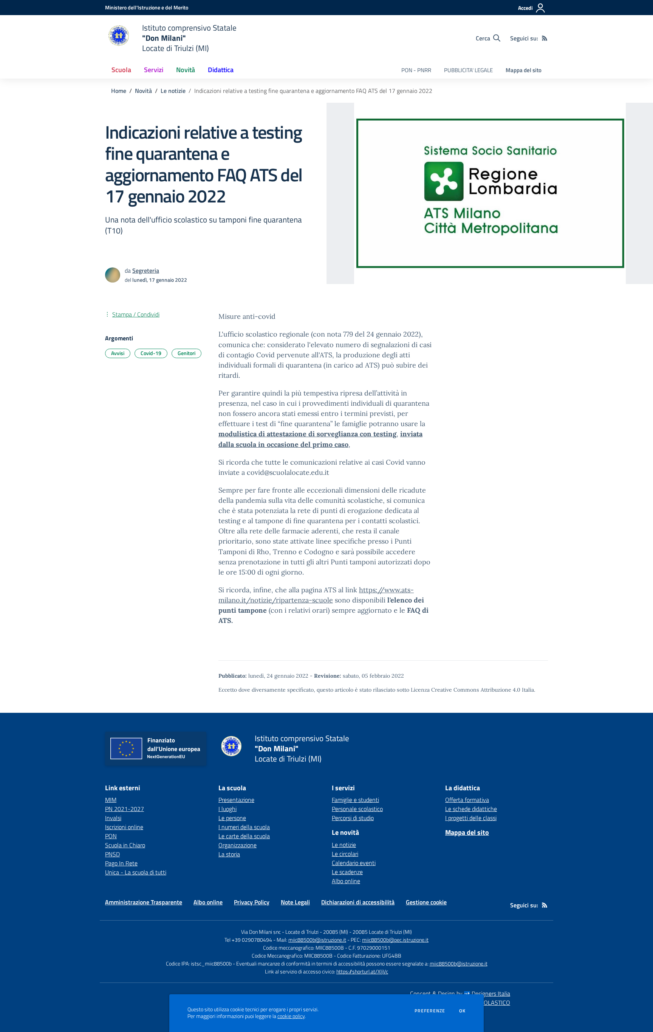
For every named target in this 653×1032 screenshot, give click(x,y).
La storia (229, 854)
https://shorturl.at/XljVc (362, 971)
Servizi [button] (153, 70)
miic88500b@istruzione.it (317, 940)
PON (111, 835)
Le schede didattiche (471, 808)
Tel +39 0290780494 (248, 940)
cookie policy (291, 1016)
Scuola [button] (121, 70)
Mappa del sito (524, 70)
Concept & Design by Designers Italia (460, 993)
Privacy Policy (251, 902)
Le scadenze (347, 871)
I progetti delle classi (471, 817)
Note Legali (295, 902)
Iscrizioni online (124, 826)
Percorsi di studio (353, 817)
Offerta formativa (467, 799)
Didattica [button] (221, 70)
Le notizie (173, 90)
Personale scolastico (357, 808)
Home (118, 90)
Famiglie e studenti (355, 799)
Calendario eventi (354, 862)
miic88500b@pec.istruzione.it (395, 940)
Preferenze (430, 1011)
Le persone (232, 817)
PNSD (112, 854)
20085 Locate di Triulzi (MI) (382, 932)
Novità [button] (185, 70)
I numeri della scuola (244, 826)
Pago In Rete (121, 863)
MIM (110, 799)
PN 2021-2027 (124, 808)
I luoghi (227, 808)
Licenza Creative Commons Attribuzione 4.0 (465, 689)
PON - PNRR (416, 70)
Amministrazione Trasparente (143, 902)
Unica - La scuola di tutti (135, 872)
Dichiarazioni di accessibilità (358, 902)
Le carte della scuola (244, 835)
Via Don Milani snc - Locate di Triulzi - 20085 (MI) (294, 932)
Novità (143, 90)
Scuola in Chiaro (125, 845)
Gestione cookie (426, 902)
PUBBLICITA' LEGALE (468, 70)
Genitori (186, 353)
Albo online (346, 880)
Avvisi (117, 353)
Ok (462, 1011)
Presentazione (236, 799)
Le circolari (345, 853)
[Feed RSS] (544, 38)
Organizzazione (237, 845)
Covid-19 (151, 353)
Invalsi (113, 817)
